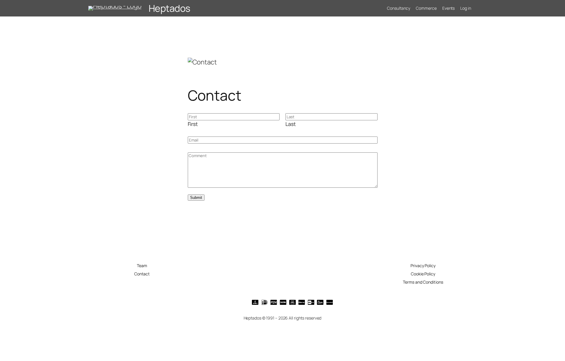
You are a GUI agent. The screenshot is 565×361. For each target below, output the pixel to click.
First (193, 123)
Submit (196, 197)
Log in (465, 8)
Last (290, 123)
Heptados (169, 8)
